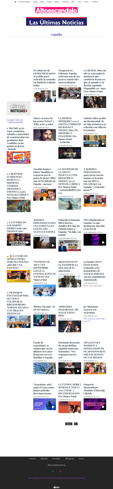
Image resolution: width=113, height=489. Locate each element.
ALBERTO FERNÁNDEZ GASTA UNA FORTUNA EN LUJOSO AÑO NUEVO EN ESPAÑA (44, 225)
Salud (72, 2)
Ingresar (70, 458)
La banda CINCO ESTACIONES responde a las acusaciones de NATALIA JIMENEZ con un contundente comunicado (94, 270)
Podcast (49, 2)
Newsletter (95, 2)
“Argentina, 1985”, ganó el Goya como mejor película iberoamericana (43, 389)
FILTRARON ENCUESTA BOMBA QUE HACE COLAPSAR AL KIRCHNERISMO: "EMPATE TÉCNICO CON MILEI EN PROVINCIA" (18, 303)
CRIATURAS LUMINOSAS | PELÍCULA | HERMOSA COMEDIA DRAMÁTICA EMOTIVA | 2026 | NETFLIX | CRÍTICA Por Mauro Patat (17, 185)
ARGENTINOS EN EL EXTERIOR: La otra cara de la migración (68, 266)
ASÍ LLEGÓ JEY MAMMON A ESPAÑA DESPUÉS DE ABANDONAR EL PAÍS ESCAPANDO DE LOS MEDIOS (95, 350)
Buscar (87, 2)
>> (76, 424)
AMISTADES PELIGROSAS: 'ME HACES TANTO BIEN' (68, 311)
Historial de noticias (24, 2)
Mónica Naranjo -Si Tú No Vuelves (44, 308)
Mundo (42, 2)
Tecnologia (65, 2)
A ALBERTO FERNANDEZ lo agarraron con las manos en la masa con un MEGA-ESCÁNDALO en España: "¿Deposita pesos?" (94, 179)
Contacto (32, 458)
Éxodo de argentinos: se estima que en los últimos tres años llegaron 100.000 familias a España (43, 350)
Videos (80, 2)
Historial (44, 458)
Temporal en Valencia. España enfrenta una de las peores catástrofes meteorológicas (69, 76)
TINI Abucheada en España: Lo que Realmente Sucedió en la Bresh (94, 224)
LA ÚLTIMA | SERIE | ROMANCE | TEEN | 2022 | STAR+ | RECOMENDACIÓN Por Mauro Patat (69, 390)
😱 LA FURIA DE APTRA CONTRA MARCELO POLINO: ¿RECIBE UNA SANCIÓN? (18, 261)
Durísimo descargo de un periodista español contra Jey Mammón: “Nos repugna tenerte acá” (69, 350)
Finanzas (57, 2)
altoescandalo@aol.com (57, 465)
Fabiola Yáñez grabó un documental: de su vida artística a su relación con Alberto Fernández (95, 124)
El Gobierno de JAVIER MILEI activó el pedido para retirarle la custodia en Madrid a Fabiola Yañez (44, 78)
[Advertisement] (69, 53)
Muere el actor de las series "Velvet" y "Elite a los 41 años (43, 121)
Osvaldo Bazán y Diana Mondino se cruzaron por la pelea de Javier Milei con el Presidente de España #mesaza (44, 176)
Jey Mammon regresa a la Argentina (91, 309)
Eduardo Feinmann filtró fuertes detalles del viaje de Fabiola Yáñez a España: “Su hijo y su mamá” (69, 227)
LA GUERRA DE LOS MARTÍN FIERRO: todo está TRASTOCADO (17, 227)
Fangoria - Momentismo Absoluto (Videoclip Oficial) (94, 389)
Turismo (35, 2)
